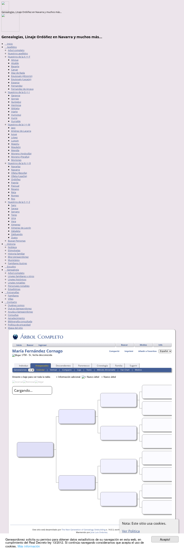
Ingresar (42, 345)
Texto (89, 369)
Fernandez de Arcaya (22, 89)
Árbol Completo (41, 336)
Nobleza (12, 247)
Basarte (15, 66)
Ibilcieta (15, 108)
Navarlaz (15, 166)
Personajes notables (18, 286)
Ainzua (14, 60)
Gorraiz (15, 98)
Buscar (124, 344)
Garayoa (15, 95)
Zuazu (14, 237)
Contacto (11, 302)
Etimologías (14, 250)
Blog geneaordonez (18, 256)
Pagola (14, 182)
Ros (13, 198)
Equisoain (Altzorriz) (21, 76)
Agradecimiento (16, 318)
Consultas (13, 315)
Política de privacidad (19, 324)
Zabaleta (15, 231)
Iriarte (14, 111)
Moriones (16, 160)
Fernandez (16, 85)
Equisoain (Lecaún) (21, 79)
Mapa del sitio (15, 327)
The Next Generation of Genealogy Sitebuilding (83, 529)
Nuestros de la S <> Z (19, 202)
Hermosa (16, 105)
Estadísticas (14, 289)
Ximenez (15, 224)
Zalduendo (17, 234)
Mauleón (16, 147)
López (14, 137)
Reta (13, 192)
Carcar (14, 69)
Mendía (15, 150)
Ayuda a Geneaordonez (20, 311)
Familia (118, 365)
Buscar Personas (17, 240)
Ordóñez (15, 179)
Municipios (14, 260)
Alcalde (15, 63)
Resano (15, 189)
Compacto (67, 369)
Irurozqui (16, 114)
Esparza (15, 82)
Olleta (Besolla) (19, 173)
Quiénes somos (16, 305)
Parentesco (83, 365)
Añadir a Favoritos (147, 351)
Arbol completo (16, 50)
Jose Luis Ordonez (99, 532)
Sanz (13, 205)
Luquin (15, 140)
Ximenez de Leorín (21, 227)
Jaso (13, 127)
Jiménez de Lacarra (21, 131)
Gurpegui (16, 101)
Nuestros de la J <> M (19, 124)
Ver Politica (131, 531)
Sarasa (14, 208)
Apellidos (11, 47)
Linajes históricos (17, 279)
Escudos (11, 266)
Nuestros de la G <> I (19, 92)
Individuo (23, 365)
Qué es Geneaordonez (20, 308)
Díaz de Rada (18, 72)
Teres (14, 214)
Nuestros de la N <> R (19, 163)
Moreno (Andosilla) (21, 153)
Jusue (14, 134)
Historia (10, 244)
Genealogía (12, 269)
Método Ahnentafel (106, 369)
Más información (29, 546)
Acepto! (165, 539)
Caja (79, 369)
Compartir (114, 351)
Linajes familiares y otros (21, 276)
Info (160, 344)
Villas (10, 298)
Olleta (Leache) (19, 176)
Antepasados (42, 365)
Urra (13, 218)
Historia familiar (16, 253)
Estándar (40, 369)
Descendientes (63, 365)
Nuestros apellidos (18, 53)
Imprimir (129, 351)
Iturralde (15, 121)
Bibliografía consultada (20, 321)
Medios (143, 344)
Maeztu (15, 143)
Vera (13, 221)
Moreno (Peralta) (20, 156)
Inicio (9, 43)
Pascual (15, 185)
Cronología (102, 365)
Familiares (13, 295)
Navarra (15, 169)
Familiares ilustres (17, 263)
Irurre (14, 118)
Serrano (15, 211)
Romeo (15, 195)
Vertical (53, 369)
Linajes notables (16, 282)
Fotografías (12, 292)
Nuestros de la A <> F (19, 56)
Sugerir (133, 365)
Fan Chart (125, 369)
